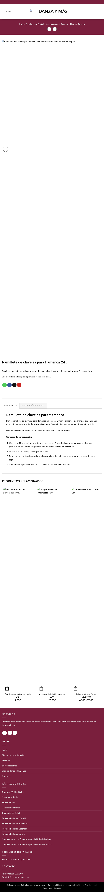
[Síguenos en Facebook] (10, 733)
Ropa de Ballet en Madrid (14, 818)
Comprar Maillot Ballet (13, 792)
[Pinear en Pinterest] (19, 385)
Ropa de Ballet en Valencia (14, 829)
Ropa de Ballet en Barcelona (15, 823)
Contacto (6, 776)
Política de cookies (66, 885)
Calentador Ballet (10, 797)
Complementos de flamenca (57, 24)
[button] (7, 11)
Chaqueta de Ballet (11, 813)
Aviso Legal (52, 885)
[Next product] (49, 29)
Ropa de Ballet (9, 803)
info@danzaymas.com (18, 877)
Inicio (21, 24)
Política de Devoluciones (85, 885)
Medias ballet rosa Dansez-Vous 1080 (86, 695)
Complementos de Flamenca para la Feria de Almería (26, 844)
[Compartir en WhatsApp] (4, 385)
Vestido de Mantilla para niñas (16, 859)
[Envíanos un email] (15, 733)
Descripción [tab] (10, 406)
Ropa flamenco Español (35, 24)
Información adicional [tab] (33, 406)
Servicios (6, 760)
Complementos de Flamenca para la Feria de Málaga (26, 839)
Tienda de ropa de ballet (13, 755)
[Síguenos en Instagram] (4, 733)
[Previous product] (55, 29)
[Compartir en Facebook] (9, 385)
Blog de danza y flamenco (14, 771)
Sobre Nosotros (9, 766)
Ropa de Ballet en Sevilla (13, 834)
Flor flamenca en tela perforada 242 (18, 695)
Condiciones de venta (52, 888)
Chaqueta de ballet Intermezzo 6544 (52, 695)
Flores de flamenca (77, 24)
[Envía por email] (14, 385)
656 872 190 (17, 874)
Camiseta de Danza (11, 808)
